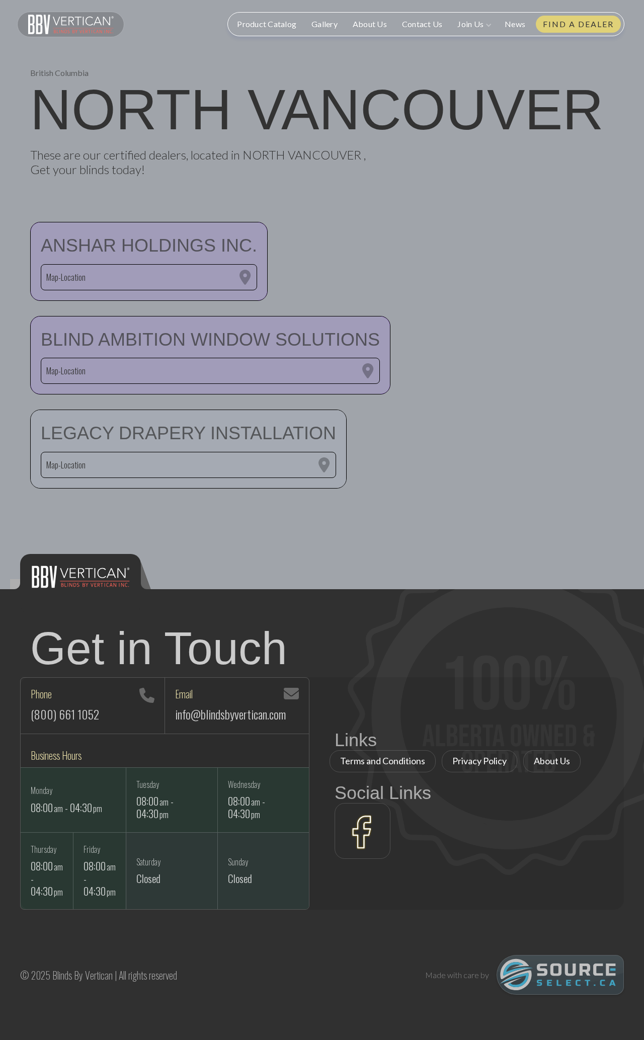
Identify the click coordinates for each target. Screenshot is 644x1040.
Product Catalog (266, 24)
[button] (473, 24)
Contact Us (422, 24)
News (515, 24)
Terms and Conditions (382, 760)
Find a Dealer (578, 24)
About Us (370, 24)
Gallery (324, 24)
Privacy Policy (479, 760)
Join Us (470, 24)
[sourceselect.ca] (560, 974)
